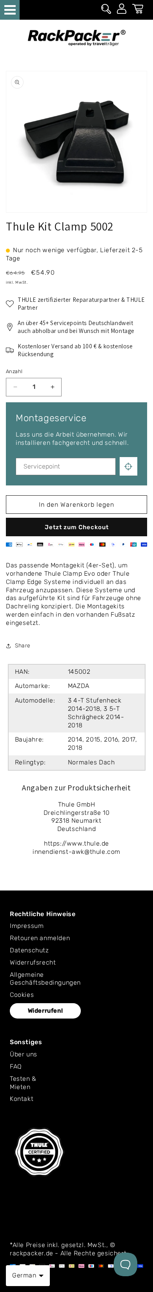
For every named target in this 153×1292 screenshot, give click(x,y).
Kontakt (21, 1098)
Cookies (22, 994)
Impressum (27, 925)
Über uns (23, 1054)
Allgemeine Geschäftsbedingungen (45, 979)
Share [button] (23, 645)
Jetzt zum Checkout (77, 527)
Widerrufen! (45, 1010)
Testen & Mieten (23, 1083)
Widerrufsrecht (33, 962)
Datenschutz (29, 950)
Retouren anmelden (40, 938)
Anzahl (14, 371)
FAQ (16, 1066)
